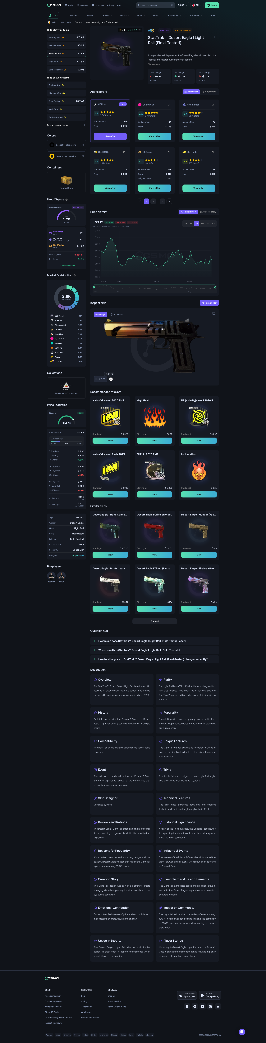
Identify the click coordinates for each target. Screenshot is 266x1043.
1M (191, 223)
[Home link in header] (54, 5)
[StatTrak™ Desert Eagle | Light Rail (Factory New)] (66, 37)
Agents (49, 1035)
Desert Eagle (77, 522)
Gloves (114, 1035)
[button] (75, 15)
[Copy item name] (215, 36)
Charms (67, 1035)
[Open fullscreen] (214, 313)
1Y (208, 223)
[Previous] (140, 201)
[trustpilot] (218, 1006)
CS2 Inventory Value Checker (58, 1017)
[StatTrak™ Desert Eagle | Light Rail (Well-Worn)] (66, 61)
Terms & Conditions (117, 1006)
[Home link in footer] (133, 978)
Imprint (111, 996)
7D (186, 223)
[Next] (169, 201)
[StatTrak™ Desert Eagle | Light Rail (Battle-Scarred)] (66, 69)
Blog (83, 996)
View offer (110, 136)
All (213, 223)
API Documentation (90, 1017)
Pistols (80, 517)
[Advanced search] (172, 5)
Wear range (100, 314)
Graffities (104, 1035)
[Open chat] (242, 1032)
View (110, 440)
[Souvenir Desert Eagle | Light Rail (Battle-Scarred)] (66, 117)
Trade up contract (53, 1006)
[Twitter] (187, 1006)
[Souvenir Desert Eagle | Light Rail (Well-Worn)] (66, 109)
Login (214, 5)
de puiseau (78, 555)
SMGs (93, 1035)
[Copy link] (168, 104)
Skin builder (211, 302)
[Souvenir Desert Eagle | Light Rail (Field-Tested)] (66, 101)
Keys (131, 1035)
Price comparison (53, 996)
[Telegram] (195, 1006)
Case (58, 1035)
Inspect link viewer (53, 1023)
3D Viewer (118, 314)
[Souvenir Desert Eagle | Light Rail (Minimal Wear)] (66, 93)
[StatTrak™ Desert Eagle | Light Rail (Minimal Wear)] (66, 45)
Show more (154, 64)
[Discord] (210, 1006)
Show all (155, 621)
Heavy (123, 1035)
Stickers (149, 1035)
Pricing (84, 1001)
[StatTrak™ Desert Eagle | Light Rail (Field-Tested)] (66, 53)
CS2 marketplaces (53, 1001)
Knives (77, 1035)
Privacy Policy (114, 1001)
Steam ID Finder (52, 1012)
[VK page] (203, 1006)
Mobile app (86, 1012)
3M (196, 223)
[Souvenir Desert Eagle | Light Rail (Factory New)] (66, 85)
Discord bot (86, 1006)
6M (202, 223)
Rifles (85, 1035)
